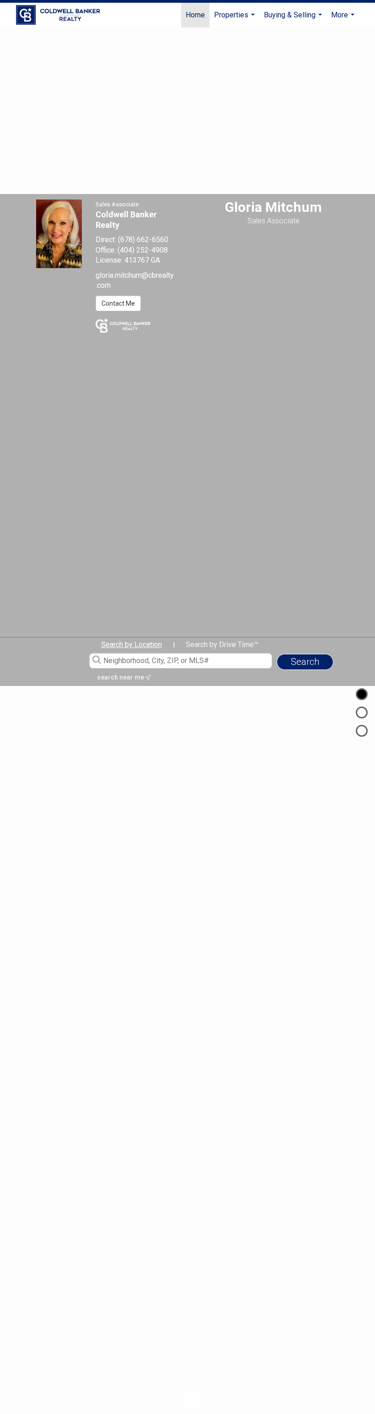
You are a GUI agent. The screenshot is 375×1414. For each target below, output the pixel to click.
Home (195, 15)
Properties (235, 19)
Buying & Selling (294, 19)
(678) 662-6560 (143, 239)
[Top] (362, 694)
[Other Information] (362, 731)
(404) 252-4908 (143, 250)
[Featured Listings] (362, 712)
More (344, 19)
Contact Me (118, 303)
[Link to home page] (62, 15)
